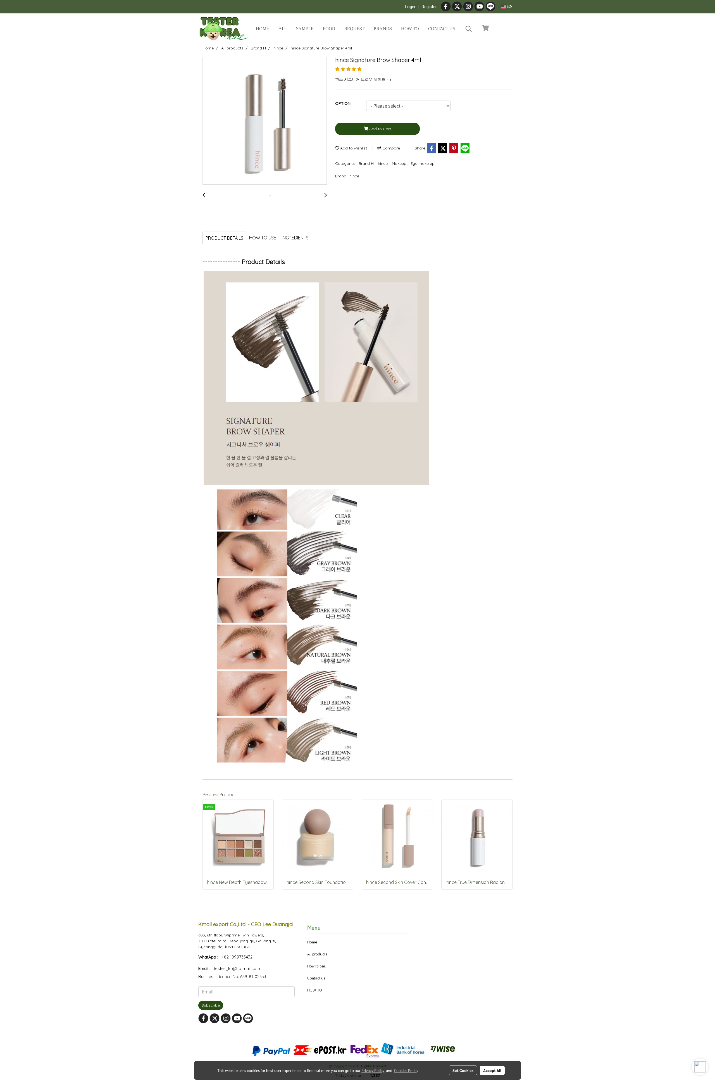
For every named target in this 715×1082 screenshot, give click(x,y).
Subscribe (211, 1005)
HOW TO (314, 990)
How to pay (316, 966)
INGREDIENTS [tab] (295, 238)
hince (383, 163)
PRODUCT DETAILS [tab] (224, 238)
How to (410, 29)
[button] (469, 28)
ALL (282, 29)
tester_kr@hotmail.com (237, 968)
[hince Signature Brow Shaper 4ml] (264, 121)
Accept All (492, 1070)
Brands (383, 29)
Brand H (367, 163)
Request (354, 29)
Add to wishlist (353, 148)
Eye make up (423, 163)
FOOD (329, 29)
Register (429, 6)
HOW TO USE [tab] (262, 238)
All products (317, 954)
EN (509, 6)
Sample (305, 29)
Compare (390, 148)
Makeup (399, 163)
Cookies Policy (406, 1070)
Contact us (441, 29)
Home (262, 29)
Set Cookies (462, 1070)
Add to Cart (379, 128)
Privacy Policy (372, 1070)
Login (410, 6)
